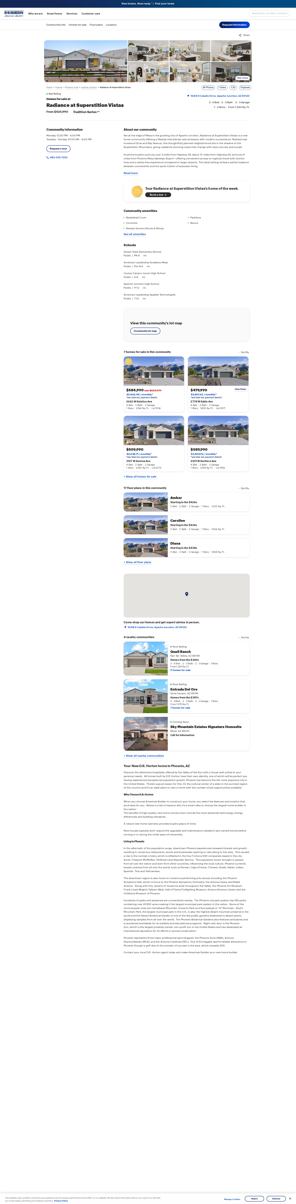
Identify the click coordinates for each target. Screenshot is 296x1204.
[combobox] (269, 13)
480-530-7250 (58, 157)
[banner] (148, 4)
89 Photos (208, 87)
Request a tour (58, 148)
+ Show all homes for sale (140, 476)
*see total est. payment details (141, 396)
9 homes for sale (180, 670)
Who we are (35, 14)
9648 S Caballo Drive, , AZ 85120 (220, 95)
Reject (254, 1198)
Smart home (54, 14)
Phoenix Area (71, 87)
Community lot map (145, 331)
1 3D (233, 87)
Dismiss (276, 1198)
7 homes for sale (180, 707)
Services (71, 14)
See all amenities (135, 234)
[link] (85, 61)
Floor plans (96, 24)
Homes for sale (77, 24)
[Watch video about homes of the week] (135, 190)
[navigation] (88, 87)
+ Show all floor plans (137, 562)
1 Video (222, 87)
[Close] (290, 1199)
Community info (56, 24)
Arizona (58, 87)
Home (49, 87)
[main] (148, 617)
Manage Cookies (232, 1199)
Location (111, 24)
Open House (240, 389)
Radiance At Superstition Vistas (115, 87)
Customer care (91, 14)
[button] (234, 25)
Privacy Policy (61, 1201)
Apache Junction (89, 87)
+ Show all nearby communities (144, 755)
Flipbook (245, 87)
